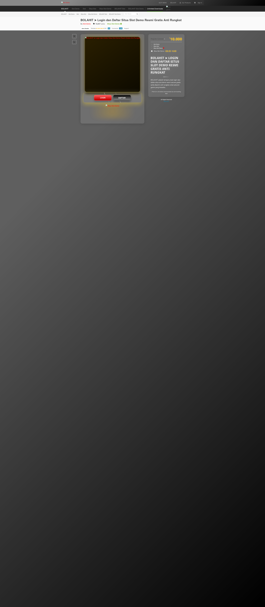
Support (126, 28)
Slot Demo (72, 14)
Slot (78, 14)
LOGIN (103, 98)
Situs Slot (83, 14)
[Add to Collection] (74, 42)
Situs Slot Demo (92, 14)
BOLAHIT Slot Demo (115, 14)
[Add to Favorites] (74, 36)
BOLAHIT (64, 14)
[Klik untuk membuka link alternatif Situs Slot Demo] (112, 64)
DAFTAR (122, 98)
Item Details (85, 28)
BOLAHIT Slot (103, 14)
